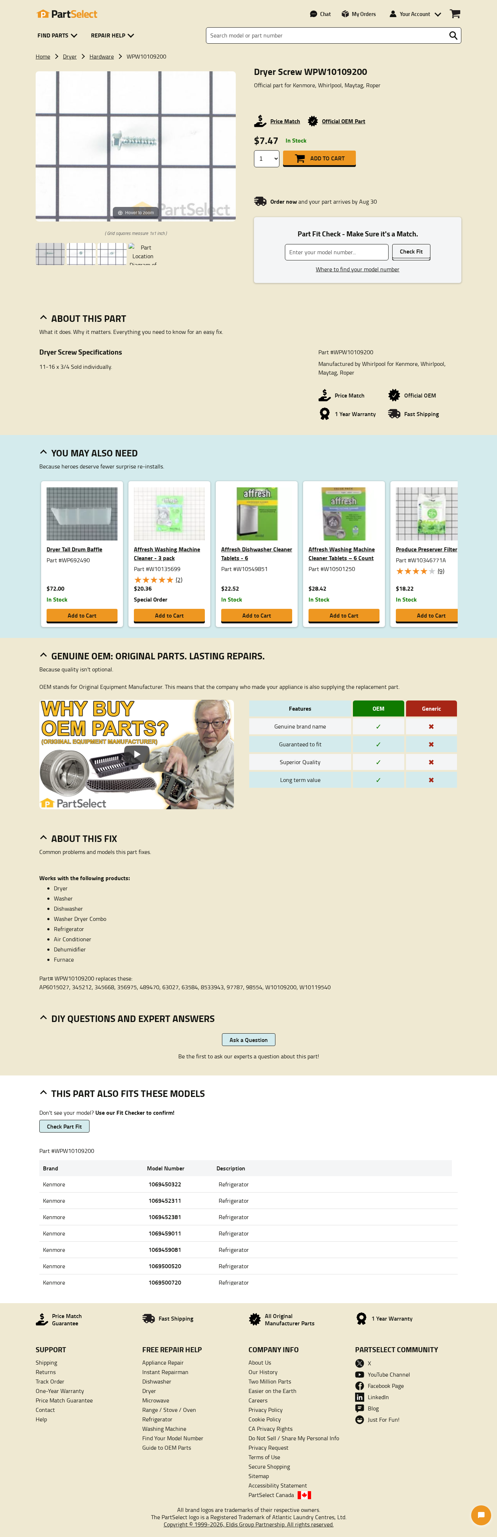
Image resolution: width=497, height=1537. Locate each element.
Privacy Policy (266, 1410)
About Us (260, 1362)
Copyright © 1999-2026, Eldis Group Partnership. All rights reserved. (249, 1524)
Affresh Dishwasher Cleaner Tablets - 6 (256, 553)
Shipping (46, 1362)
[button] (59, 35)
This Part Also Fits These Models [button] (128, 1093)
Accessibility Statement (278, 1485)
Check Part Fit (64, 1126)
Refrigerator (157, 1419)
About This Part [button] (88, 318)
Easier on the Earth (273, 1391)
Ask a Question (249, 1039)
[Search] (453, 35)
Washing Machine (164, 1429)
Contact (45, 1410)
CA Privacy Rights (271, 1429)
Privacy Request (269, 1448)
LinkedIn (378, 1397)
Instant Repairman (165, 1372)
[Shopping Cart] (455, 13)
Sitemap (259, 1476)
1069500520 (164, 1266)
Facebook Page (386, 1386)
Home (43, 56)
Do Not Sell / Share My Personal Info (294, 1438)
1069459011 (164, 1233)
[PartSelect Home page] (67, 14)
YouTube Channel (389, 1374)
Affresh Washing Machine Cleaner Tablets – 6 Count (342, 553)
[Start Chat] (481, 1515)
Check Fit (411, 251)
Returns (46, 1372)
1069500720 (164, 1282)
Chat (325, 14)
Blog (373, 1408)
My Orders (364, 14)
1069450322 (164, 1184)
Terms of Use (264, 1457)
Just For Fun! (383, 1420)
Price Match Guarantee (64, 1400)
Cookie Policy (265, 1419)
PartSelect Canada (271, 1494)
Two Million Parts (270, 1381)
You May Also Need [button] (94, 453)
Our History (263, 1372)
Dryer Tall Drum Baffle (74, 549)
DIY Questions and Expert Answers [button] (133, 1018)
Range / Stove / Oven (169, 1410)
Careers (258, 1400)
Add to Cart (327, 158)
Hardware (102, 56)
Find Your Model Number (172, 1438)
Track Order (50, 1381)
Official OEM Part (343, 121)
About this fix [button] (84, 838)
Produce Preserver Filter (426, 549)
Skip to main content (248, 50)
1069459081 (164, 1249)
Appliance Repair (163, 1362)
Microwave (155, 1400)
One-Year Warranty (60, 1391)
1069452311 (164, 1200)
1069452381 (164, 1217)
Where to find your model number (357, 269)
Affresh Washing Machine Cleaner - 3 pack (167, 553)
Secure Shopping (269, 1466)
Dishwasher (156, 1381)
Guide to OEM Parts (166, 1448)
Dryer (70, 56)
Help (41, 1419)
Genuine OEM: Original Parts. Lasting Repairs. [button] (158, 656)
